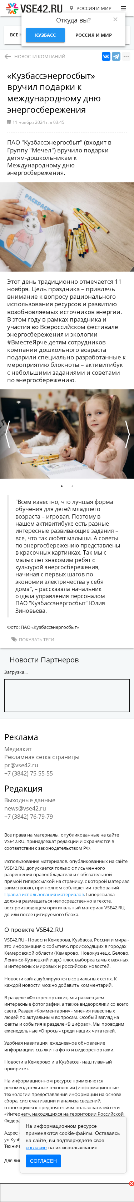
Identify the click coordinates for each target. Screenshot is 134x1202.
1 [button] (61, 486)
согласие (36, 1147)
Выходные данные (29, 800)
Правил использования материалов (44, 894)
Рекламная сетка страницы (41, 757)
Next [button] (127, 434)
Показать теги (36, 639)
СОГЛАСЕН (43, 1161)
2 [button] (72, 486)
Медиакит (17, 749)
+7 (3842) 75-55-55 (28, 773)
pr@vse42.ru (21, 765)
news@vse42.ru (25, 808)
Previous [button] (7, 434)
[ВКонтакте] (106, 56)
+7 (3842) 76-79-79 (28, 816)
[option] (67, 434)
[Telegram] (116, 56)
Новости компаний (39, 56)
